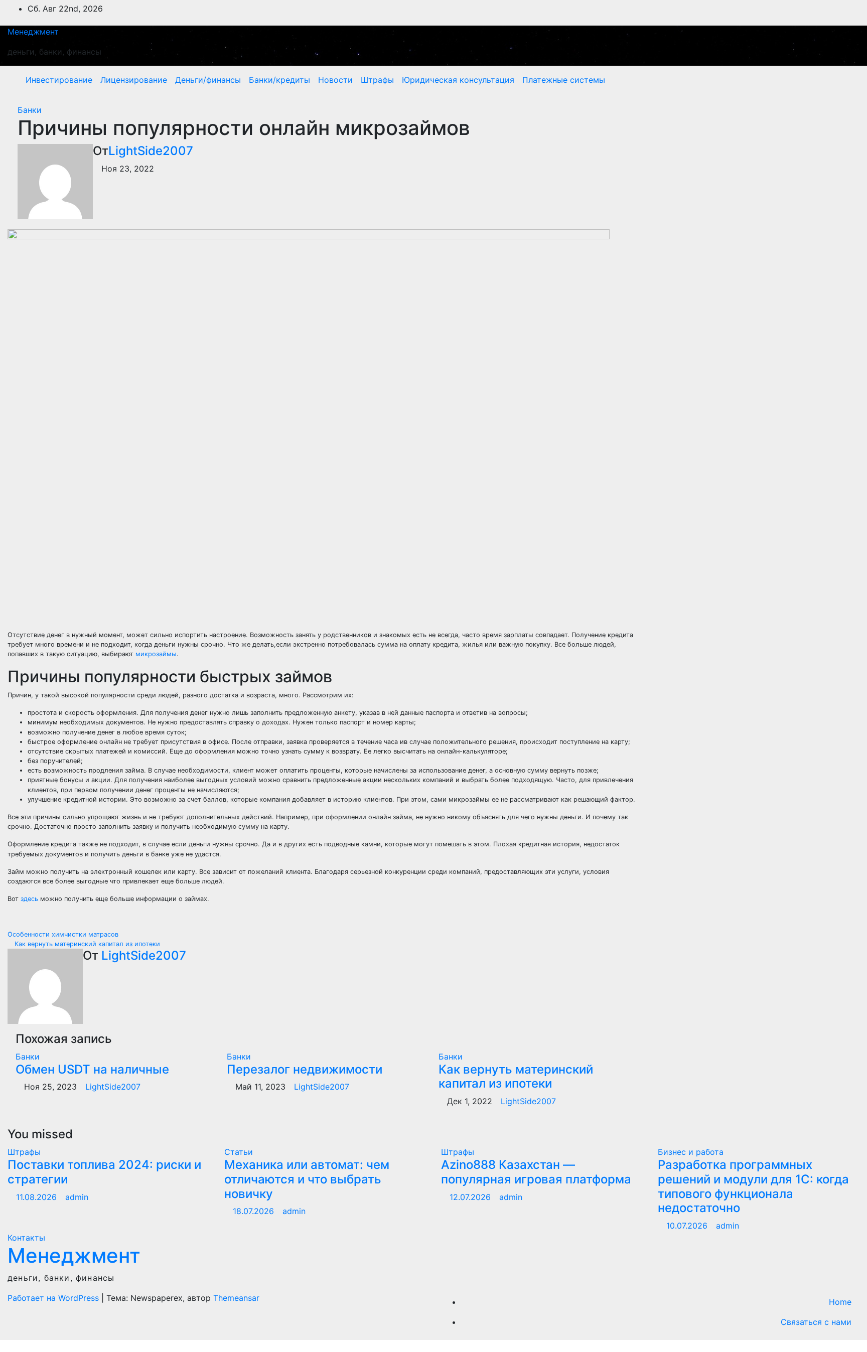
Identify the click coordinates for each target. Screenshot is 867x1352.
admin (76, 1197)
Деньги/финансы (208, 80)
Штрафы (377, 80)
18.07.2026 (254, 1211)
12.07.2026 (471, 1197)
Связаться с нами (816, 1322)
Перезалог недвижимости (304, 1069)
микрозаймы (156, 654)
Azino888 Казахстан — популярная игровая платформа (536, 1171)
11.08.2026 (37, 1197)
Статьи (238, 1152)
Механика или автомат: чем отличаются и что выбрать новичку (306, 1179)
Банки (30, 110)
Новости (335, 80)
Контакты (26, 1238)
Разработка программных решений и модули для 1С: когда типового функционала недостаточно (753, 1186)
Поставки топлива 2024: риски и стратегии (104, 1171)
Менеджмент (33, 32)
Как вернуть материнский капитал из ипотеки (86, 944)
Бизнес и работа (691, 1152)
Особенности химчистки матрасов (64, 934)
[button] (830, 80)
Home (840, 1302)
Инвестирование (59, 80)
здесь (29, 899)
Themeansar (236, 1298)
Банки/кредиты (279, 80)
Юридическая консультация (458, 80)
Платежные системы (563, 80)
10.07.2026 (688, 1226)
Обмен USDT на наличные (92, 1069)
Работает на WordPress (54, 1298)
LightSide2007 (150, 150)
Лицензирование (133, 80)
